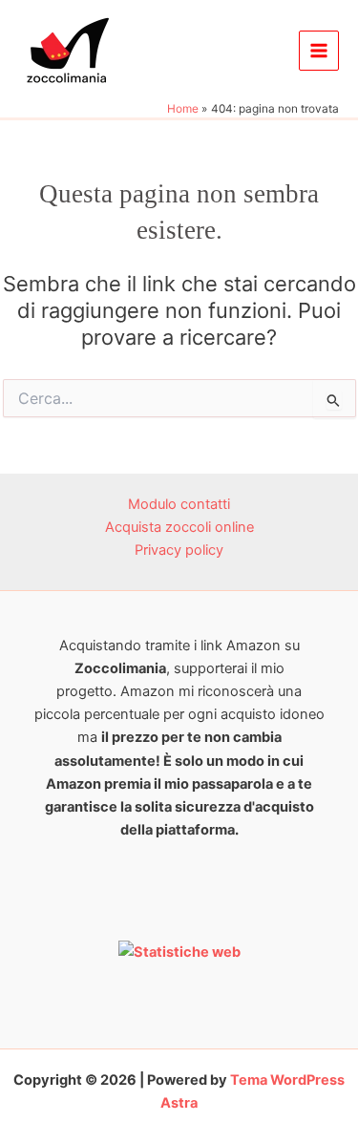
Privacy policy (179, 550)
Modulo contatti (179, 504)
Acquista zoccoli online (179, 527)
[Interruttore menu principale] (319, 51)
